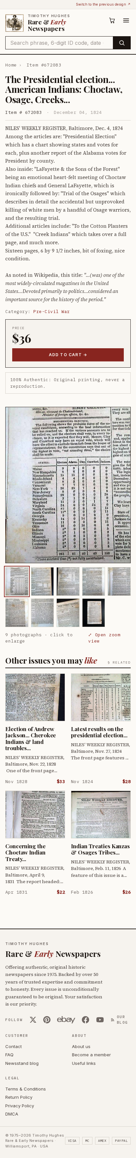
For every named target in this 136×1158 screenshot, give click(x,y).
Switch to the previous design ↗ (103, 4)
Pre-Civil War (51, 311)
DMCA (11, 1114)
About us (81, 1046)
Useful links (84, 1063)
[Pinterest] (47, 1019)
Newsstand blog (22, 1063)
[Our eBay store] (66, 1019)
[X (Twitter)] (33, 1019)
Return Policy (18, 1097)
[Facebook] (85, 1019)
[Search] (121, 43)
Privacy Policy (19, 1105)
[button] (68, 485)
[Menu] (126, 20)
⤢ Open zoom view (104, 638)
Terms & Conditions (25, 1089)
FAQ (9, 1054)
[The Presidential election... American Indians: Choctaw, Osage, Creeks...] (16, 581)
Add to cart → (68, 354)
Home (11, 65)
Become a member (91, 1054)
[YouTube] (100, 1019)
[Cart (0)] (112, 20)
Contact (13, 1046)
